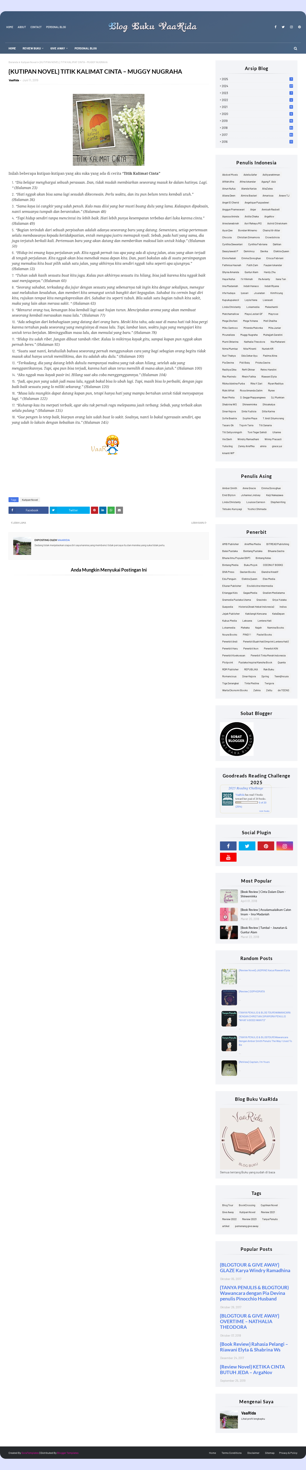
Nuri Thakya (229, 355)
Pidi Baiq (244, 362)
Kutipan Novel (29, 62)
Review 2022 (229, 1219)
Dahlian (277, 244)
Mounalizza (228, 334)
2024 (257, 86)
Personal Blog (56, 27)
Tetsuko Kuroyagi (232, 508)
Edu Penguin (229, 578)
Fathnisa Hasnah (231, 265)
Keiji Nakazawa (274, 495)
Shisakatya (269, 404)
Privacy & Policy (288, 1452)
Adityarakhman (271, 174)
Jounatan (259, 292)
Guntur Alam (251, 272)
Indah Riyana (272, 285)
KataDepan (278, 613)
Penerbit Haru (230, 648)
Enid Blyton (228, 495)
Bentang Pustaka (252, 550)
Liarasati (268, 299)
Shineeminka (249, 404)
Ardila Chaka (252, 216)
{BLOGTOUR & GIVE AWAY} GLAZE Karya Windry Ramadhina (255, 1267)
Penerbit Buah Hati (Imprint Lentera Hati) (266, 641)
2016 (257, 141)
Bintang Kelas (263, 557)
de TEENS (283, 690)
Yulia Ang (227, 446)
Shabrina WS (229, 404)
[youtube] (228, 857)
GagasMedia (250, 592)
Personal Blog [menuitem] (86, 48)
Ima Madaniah (230, 285)
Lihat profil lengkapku (253, 1418)
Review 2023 (249, 1219)
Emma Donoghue (251, 258)
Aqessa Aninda (230, 216)
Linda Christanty (231, 306)
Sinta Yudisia (248, 411)
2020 (257, 114)
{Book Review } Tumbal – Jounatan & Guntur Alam (264, 930)
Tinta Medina (251, 683)
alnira (263, 446)
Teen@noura (281, 676)
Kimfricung (276, 292)
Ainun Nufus (229, 188)
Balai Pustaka (230, 550)
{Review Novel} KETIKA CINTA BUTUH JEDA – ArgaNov (252, 1369)
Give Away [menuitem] (57, 48)
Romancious (229, 676)
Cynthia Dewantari (232, 244)
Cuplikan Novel (269, 1205)
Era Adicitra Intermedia (260, 585)
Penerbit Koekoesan (233, 655)
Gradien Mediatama (274, 592)
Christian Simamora (248, 237)
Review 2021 (268, 1212)
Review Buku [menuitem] (32, 48)
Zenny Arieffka (246, 446)
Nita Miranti (249, 348)
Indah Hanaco (251, 285)
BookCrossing (247, 1205)
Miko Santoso (230, 327)
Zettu (269, 690)
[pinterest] (299, 27)
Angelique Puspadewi (257, 202)
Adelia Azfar (250, 174)
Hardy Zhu (270, 272)
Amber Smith (229, 488)
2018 (257, 128)
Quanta (282, 662)
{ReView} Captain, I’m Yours (254, 1061)
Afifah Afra (228, 181)
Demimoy (249, 251)
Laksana (247, 620)
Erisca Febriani (274, 258)
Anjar (253, 209)
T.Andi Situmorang (273, 418)
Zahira (257, 690)
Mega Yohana (250, 320)
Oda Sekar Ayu (249, 355)
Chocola (227, 237)
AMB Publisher (230, 543)
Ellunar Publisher (231, 585)
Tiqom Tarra (246, 425)
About (22, 27)
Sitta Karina (268, 411)
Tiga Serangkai (230, 683)
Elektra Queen (281, 251)
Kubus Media (229, 620)
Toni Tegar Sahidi (257, 432)
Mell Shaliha (270, 320)
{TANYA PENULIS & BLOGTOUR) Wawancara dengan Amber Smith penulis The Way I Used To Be (265, 1040)
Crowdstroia (272, 237)
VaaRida (14, 80)
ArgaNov (269, 216)
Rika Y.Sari (256, 383)
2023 (257, 93)
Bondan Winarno (247, 230)
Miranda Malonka (253, 327)
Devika (264, 251)
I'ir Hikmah (247, 278)
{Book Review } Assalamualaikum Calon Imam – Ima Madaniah (266, 912)
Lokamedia (252, 306)
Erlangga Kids (230, 592)
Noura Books (229, 634)
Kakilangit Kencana (256, 613)
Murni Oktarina (230, 341)
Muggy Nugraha (249, 334)
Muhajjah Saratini (272, 334)
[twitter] (283, 27)
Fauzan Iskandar (273, 265)
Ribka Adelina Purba (233, 383)
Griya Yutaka (279, 599)
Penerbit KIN (271, 648)
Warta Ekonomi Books (235, 690)
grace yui (277, 446)
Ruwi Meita (228, 397)
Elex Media (269, 578)
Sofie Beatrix (229, 418)
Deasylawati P (230, 251)
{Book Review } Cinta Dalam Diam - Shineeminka (263, 894)
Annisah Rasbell (271, 209)
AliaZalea (267, 188)
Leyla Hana (251, 299)
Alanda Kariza (248, 188)
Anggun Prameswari (233, 209)
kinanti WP (228, 453)
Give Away (228, 1212)
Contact (36, 27)
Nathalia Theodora (254, 341)
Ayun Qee (227, 230)
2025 (257, 79)
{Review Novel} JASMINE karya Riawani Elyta (264, 970)
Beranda (13, 62)
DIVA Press (228, 571)
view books (264, 810)
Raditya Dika (229, 369)
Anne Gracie (249, 488)
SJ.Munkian (277, 397)
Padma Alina (270, 355)
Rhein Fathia (249, 376)
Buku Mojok (250, 564)
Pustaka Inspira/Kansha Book (255, 662)
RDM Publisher (230, 669)
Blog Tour (227, 1205)
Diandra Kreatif (269, 571)
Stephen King (278, 501)
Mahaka (245, 627)
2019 (257, 121)
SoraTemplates (30, 1452)
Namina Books (275, 627)
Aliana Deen (228, 195)
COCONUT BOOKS (273, 564)
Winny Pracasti (273, 439)
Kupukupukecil (230, 299)
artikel (225, 1225)
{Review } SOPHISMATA (252, 991)
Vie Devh (227, 439)
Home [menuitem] (12, 48)
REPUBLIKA (251, 669)
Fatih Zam (252, 265)
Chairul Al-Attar (271, 230)
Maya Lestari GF (254, 313)
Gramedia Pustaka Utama (236, 599)
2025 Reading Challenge (245, 788)
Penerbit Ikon (250, 648)
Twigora (269, 683)
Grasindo (261, 599)
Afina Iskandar (248, 181)
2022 (257, 100)
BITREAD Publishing (277, 543)
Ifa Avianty (264, 278)
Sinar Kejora (229, 411)
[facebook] (275, 27)
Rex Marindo (229, 376)
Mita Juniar (274, 327)
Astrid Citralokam (277, 223)
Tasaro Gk (228, 425)
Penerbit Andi (229, 641)
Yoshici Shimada (257, 508)
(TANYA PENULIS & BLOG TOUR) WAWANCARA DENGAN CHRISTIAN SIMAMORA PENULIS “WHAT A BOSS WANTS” (265, 1016)
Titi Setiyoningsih (232, 432)
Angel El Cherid (230, 202)
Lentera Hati (265, 620)
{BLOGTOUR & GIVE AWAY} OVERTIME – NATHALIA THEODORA (249, 1321)
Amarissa (268, 195)
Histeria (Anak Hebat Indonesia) (256, 606)
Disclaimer (253, 1452)
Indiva (283, 606)
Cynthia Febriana (257, 244)
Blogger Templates (68, 1452)
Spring (265, 676)
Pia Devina (228, 362)
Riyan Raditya (275, 383)
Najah (258, 627)
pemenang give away (247, 1225)
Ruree (271, 390)
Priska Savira (262, 362)
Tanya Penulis (270, 1219)
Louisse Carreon (255, 501)
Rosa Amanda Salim (251, 390)
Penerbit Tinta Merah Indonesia (268, 655)
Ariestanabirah (230, 223)
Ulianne (276, 432)
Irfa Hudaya (228, 292)
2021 (257, 107)
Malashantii (271, 306)
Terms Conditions (232, 1452)
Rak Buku (268, 669)
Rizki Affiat (228, 390)
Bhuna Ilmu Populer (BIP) (236, 557)
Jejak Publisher (231, 613)
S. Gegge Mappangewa (252, 397)
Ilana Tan (281, 278)
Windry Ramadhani (248, 439)
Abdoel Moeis (230, 174)
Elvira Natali (229, 258)
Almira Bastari (249, 195)
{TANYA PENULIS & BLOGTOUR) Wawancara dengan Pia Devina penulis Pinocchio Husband (254, 1293)
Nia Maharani (278, 341)
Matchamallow (230, 313)
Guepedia (227, 606)
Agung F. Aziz (268, 181)
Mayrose (273, 313)
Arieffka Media (252, 543)
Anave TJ (284, 195)
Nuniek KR (267, 348)
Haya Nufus (228, 278)
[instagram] (291, 27)
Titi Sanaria (265, 425)
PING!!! (247, 634)
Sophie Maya (250, 418)
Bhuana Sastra (276, 550)
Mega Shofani (229, 320)
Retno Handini (268, 369)
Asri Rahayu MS (253, 223)
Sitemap (270, 1452)
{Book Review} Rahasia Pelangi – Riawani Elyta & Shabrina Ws (254, 1346)
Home (9, 27)
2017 (257, 135)
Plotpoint (227, 662)
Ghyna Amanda (230, 272)
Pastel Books (264, 634)
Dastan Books (248, 571)
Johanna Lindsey (251, 495)
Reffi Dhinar (248, 369)
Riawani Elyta (269, 376)
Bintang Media (230, 564)
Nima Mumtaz (230, 348)
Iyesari (244, 292)
